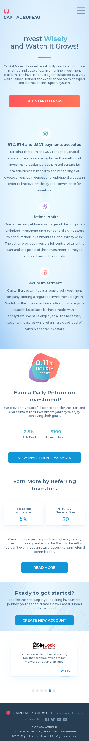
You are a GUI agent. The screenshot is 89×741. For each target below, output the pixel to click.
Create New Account (44, 620)
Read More (44, 567)
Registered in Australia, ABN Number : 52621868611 (44, 731)
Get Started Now (44, 101)
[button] (54, 690)
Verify (65, 671)
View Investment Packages (44, 458)
